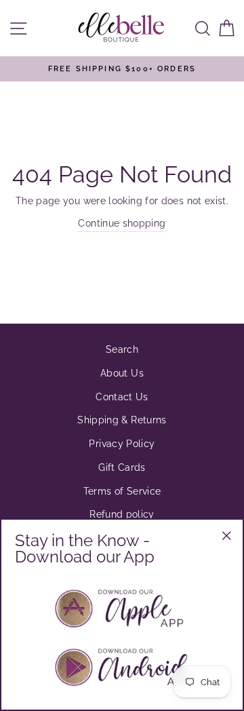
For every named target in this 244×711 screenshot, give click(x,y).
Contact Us (122, 396)
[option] (122, 69)
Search (122, 349)
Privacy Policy (122, 443)
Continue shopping (121, 223)
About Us (122, 373)
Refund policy (122, 514)
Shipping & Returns (122, 419)
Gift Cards (122, 467)
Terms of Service (122, 491)
